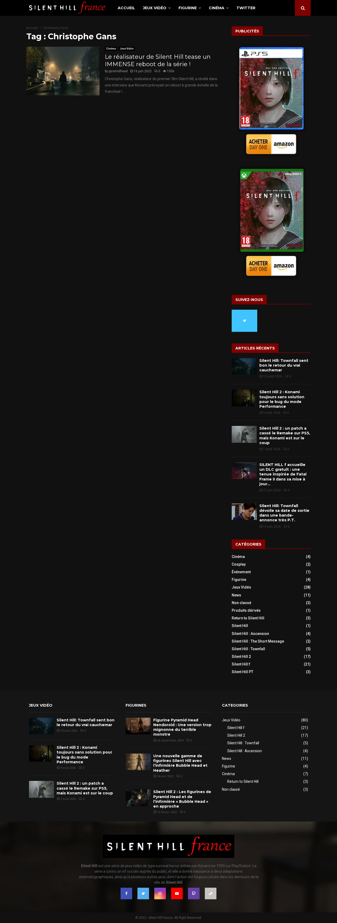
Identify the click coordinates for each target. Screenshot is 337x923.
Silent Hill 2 (241, 656)
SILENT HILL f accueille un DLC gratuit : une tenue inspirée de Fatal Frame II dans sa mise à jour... (282, 474)
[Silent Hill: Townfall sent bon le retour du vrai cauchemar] (244, 366)
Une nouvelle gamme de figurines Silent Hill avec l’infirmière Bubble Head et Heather (180, 763)
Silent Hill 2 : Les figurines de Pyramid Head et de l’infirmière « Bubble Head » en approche (182, 799)
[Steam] (210, 893)
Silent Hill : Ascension (250, 633)
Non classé (241, 603)
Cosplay (239, 564)
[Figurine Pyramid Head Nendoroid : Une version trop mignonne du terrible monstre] (138, 726)
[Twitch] (194, 893)
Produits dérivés (246, 610)
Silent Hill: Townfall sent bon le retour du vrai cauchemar (283, 365)
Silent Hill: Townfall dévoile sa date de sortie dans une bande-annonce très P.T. (284, 513)
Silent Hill (240, 626)
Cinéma (216, 8)
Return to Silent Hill (248, 618)
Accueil (126, 8)
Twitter (245, 8)
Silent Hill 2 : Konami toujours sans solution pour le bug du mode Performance (281, 399)
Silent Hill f (241, 664)
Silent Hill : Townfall (248, 649)
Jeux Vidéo (154, 8)
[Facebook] (126, 893)
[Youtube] (177, 893)
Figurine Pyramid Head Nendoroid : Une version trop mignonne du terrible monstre (182, 727)
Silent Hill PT (242, 672)
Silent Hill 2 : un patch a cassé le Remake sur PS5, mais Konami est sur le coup (284, 435)
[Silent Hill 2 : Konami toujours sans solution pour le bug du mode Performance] (244, 398)
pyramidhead (118, 71)
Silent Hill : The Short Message (258, 641)
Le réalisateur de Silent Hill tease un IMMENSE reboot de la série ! (158, 60)
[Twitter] (143, 893)
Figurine (188, 8)
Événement (241, 572)
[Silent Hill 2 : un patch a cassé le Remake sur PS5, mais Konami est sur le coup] (244, 434)
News (236, 595)
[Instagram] (160, 893)
